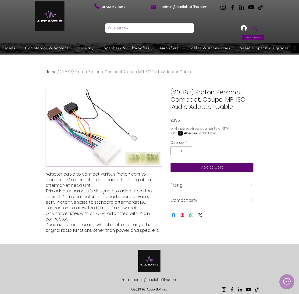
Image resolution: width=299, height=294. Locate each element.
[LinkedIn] (241, 7)
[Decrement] (174, 151)
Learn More (207, 133)
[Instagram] (223, 7)
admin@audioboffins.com (184, 6)
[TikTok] (260, 7)
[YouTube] (251, 7)
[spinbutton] (181, 151)
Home (51, 71)
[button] (9, 48)
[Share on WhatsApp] (191, 215)
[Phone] (96, 6)
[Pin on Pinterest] (182, 215)
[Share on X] (200, 215)
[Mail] (153, 7)
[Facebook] (232, 7)
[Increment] (188, 151)
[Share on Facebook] (173, 215)
